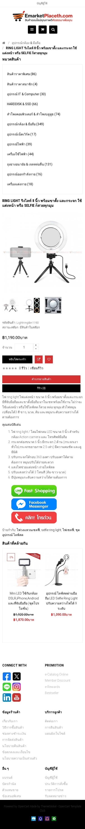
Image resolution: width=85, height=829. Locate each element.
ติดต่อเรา (51, 721)
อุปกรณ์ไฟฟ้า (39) (19, 144)
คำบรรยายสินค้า (41, 379)
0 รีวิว (23, 368)
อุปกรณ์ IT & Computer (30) (26, 94)
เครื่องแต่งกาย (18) (20, 184)
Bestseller (52, 693)
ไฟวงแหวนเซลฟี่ (28, 530)
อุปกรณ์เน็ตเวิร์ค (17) (21, 134)
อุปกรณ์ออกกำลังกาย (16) (24, 174)
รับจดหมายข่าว (55, 796)
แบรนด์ (7, 777)
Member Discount (57, 680)
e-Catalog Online (56, 674)
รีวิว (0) (41, 388)
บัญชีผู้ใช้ (42, 3)
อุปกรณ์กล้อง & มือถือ (26, 43)
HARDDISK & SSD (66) (22, 104)
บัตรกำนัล (9, 784)
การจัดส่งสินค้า (12, 739)
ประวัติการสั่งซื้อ (56, 784)
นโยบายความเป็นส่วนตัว (19, 758)
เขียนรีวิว (36, 368)
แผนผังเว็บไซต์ (55, 733)
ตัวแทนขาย (10, 790)
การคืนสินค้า (54, 727)
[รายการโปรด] (49, 359)
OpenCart (23, 806)
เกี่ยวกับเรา (9, 721)
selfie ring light (51, 530)
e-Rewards (52, 687)
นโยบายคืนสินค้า (14, 746)
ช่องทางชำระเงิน (14, 733)
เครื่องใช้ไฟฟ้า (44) (20, 154)
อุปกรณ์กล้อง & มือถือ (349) (25, 124)
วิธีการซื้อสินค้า (13, 727)
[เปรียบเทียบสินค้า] (39, 359)
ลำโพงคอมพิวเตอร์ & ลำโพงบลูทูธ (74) (33, 114)
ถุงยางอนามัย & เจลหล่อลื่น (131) (29, 164)
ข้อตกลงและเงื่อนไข (16, 752)
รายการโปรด (54, 790)
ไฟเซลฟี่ (68, 530)
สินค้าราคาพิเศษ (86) (21, 74)
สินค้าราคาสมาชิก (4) (22, 84)
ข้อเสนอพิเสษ (11, 796)
